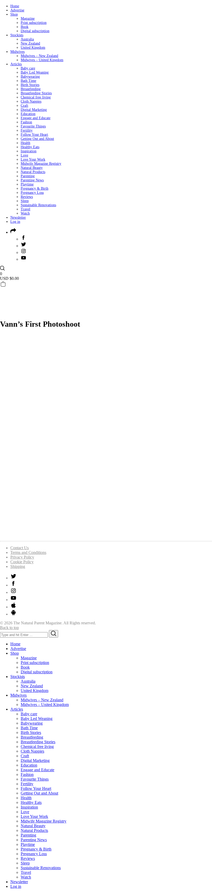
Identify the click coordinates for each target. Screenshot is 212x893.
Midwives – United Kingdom (42, 60)
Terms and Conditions (28, 552)
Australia (27, 39)
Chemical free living (36, 97)
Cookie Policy (22, 562)
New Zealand (30, 43)
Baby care (28, 68)
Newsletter (18, 217)
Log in (15, 222)
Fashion (26, 122)
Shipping (17, 566)
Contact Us (19, 548)
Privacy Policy (22, 557)
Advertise (17, 10)
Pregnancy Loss (32, 193)
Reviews (27, 197)
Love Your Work (33, 159)
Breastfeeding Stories (36, 93)
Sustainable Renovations (38, 205)
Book (24, 27)
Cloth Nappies (31, 101)
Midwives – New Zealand (39, 56)
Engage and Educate (35, 118)
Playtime (27, 184)
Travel (25, 209)
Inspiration (28, 151)
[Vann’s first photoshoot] (106, 534)
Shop (14, 14)
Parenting (28, 176)
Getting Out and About (37, 139)
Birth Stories (30, 85)
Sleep (25, 201)
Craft (24, 106)
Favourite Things (33, 126)
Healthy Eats (30, 147)
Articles (16, 64)
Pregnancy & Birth (34, 188)
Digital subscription (35, 31)
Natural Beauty (32, 168)
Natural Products (33, 172)
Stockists (16, 35)
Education (28, 114)
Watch (25, 213)
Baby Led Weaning (35, 72)
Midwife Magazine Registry (41, 164)
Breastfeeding (31, 89)
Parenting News (32, 180)
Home (14, 6)
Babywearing (30, 76)
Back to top (9, 627)
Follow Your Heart (34, 135)
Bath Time (28, 81)
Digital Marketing (34, 110)
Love (24, 155)
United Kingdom (33, 47)
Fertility (27, 130)
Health (25, 143)
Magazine (28, 18)
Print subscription (34, 23)
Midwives (17, 52)
